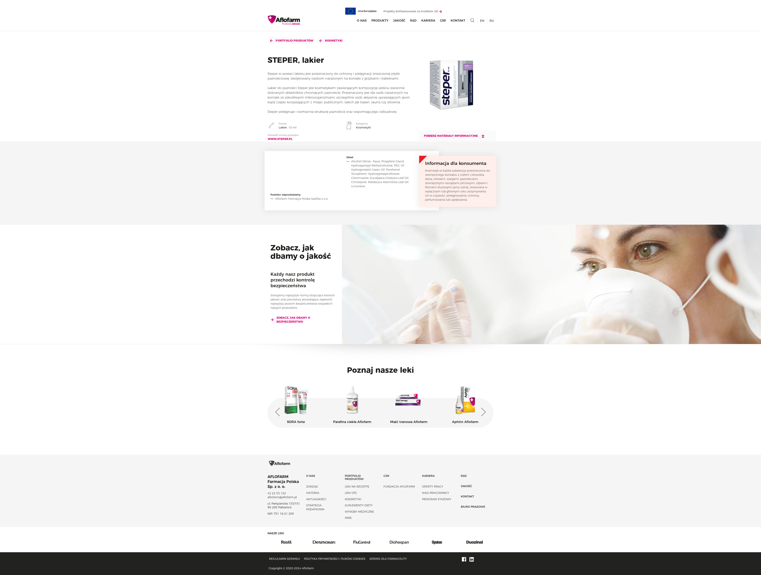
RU (491, 21)
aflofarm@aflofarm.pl (282, 497)
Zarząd (312, 486)
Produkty (379, 20)
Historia (312, 493)
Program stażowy (436, 499)
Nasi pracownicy (435, 493)
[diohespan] (361, 542)
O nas (362, 20)
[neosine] (474, 542)
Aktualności (316, 499)
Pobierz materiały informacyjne (451, 136)
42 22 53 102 (277, 493)
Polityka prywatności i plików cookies (334, 559)
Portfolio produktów (294, 40)
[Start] (284, 20)
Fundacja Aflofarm (399, 486)
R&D (413, 20)
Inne (348, 518)
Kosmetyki (333, 40)
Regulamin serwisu (284, 559)
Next (483, 412)
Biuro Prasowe (473, 506)
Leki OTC (351, 493)
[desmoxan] (286, 542)
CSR (443, 20)
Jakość (399, 20)
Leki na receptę (357, 486)
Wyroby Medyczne (359, 511)
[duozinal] (437, 542)
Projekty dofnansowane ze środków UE (411, 11)
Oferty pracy (432, 486)
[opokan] (399, 542)
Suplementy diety (359, 505)
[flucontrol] (324, 542)
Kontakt (458, 20)
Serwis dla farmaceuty (388, 559)
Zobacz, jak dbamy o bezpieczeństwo (293, 319)
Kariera (428, 20)
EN (482, 21)
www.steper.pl (280, 139)
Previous (278, 412)
